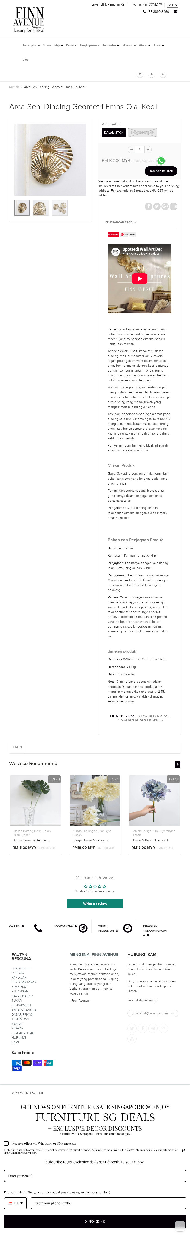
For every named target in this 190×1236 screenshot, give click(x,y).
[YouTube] (132, 1038)
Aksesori (127, 45)
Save (175, 206)
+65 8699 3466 (158, 12)
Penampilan (30, 45)
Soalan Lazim (21, 968)
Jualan (157, 45)
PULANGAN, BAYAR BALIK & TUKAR (23, 996)
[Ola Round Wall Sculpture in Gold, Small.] (50, 159)
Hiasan (143, 45)
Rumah (14, 87)
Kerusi (70, 45)
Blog (25, 60)
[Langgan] (172, 1013)
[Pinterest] (153, 1028)
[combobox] (15, 1203)
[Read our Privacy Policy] (183, 1150)
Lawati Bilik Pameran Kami (109, 4)
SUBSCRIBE (95, 1221)
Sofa (46, 45)
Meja (57, 45)
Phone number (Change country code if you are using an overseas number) (57, 1192)
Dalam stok (113, 132)
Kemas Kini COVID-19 (147, 4)
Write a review (95, 904)
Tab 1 (17, 747)
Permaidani (110, 45)
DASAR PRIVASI (22, 1015)
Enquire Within (142, 132)
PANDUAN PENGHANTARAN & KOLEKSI (24, 982)
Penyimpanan (88, 45)
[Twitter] (132, 1028)
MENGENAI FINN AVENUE (94, 955)
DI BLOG (18, 973)
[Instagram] (163, 1028)
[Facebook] (142, 1028)
